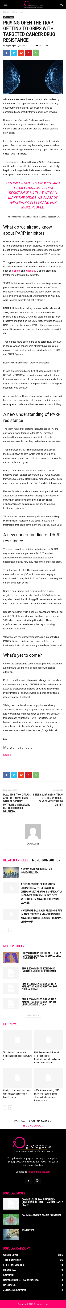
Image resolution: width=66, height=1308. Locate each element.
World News (17, 12)
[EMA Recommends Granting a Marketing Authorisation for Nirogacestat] (11, 988)
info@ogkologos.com (39, 1171)
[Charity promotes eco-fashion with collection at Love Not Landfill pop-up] (17, 1078)
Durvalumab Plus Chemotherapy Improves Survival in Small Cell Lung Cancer (42, 956)
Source (7, 754)
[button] (61, 4)
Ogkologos (11, 45)
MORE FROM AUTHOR (46, 860)
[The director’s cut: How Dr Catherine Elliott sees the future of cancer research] (17, 1040)
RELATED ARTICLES (15, 860)
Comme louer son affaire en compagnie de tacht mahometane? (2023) (42, 1202)
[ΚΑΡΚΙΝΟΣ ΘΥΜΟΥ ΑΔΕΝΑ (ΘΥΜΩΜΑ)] (11, 1219)
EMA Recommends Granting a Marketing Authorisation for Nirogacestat (39, 986)
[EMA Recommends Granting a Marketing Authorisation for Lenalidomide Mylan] (11, 1003)
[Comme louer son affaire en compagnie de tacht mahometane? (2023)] (11, 1204)
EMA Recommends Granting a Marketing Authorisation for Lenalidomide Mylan (39, 1002)
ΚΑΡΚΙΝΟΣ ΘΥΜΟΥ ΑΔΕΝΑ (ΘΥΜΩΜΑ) (41, 1214)
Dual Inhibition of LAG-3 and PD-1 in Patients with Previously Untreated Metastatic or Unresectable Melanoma (17, 803)
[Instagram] (37, 1181)
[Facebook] (28, 1181)
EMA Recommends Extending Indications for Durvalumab (39, 970)
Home (6, 12)
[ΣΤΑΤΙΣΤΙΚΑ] (11, 1234)
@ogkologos (33, 1125)
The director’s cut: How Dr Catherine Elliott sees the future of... (17, 1056)
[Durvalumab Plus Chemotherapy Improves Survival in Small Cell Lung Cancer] (11, 957)
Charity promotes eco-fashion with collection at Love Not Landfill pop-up (17, 1093)
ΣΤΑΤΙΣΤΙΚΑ (28, 1230)
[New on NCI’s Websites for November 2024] (11, 872)
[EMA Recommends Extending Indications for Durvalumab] (11, 973)
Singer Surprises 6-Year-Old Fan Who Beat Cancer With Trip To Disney (48, 799)
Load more (32, 1015)
